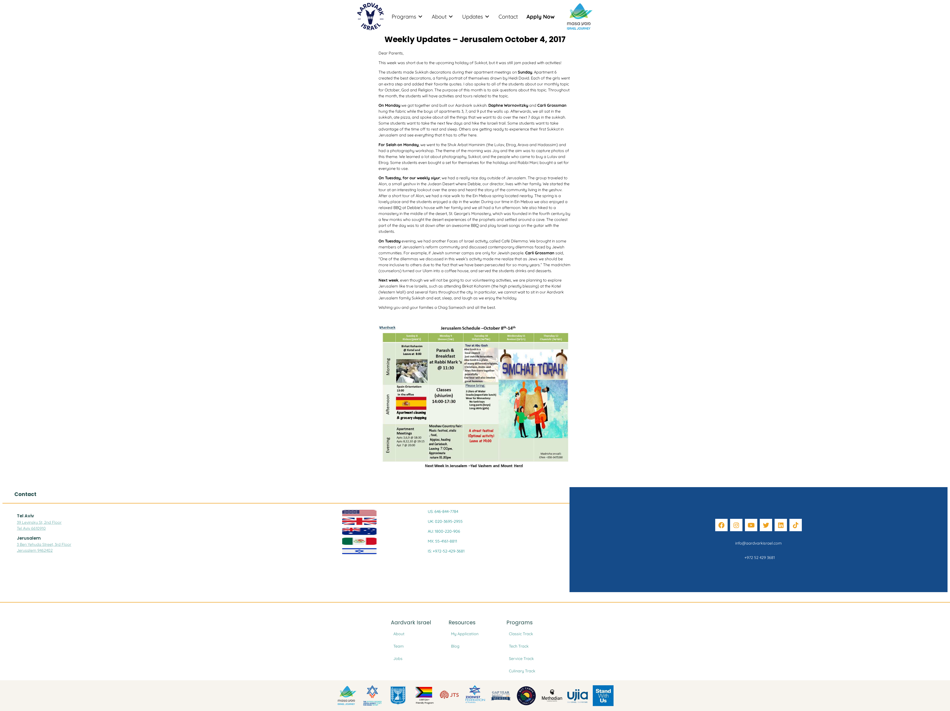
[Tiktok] (795, 525)
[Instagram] (736, 525)
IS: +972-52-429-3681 (446, 551)
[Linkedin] (781, 525)
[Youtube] (751, 525)
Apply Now (540, 16)
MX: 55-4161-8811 (442, 541)
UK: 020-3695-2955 (445, 521)
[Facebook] (721, 525)
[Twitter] (766, 525)
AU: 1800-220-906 (444, 531)
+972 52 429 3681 (758, 557)
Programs (404, 16)
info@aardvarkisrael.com (758, 543)
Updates (472, 16)
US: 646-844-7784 (443, 511)
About (439, 16)
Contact (508, 16)
